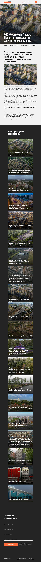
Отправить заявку (10, 544)
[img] (20, 165)
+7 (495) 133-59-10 (26, 1)
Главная (5, 6)
